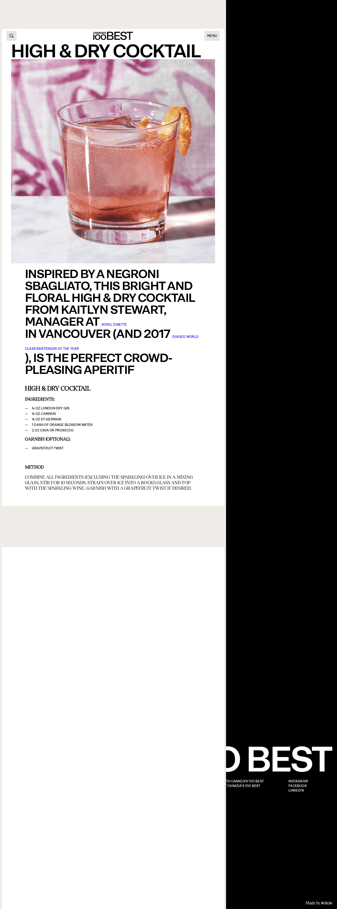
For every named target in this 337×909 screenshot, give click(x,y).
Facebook (297, 786)
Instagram (298, 781)
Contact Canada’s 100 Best (235, 786)
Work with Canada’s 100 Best (237, 781)
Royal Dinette (114, 324)
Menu (212, 36)
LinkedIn (296, 790)
